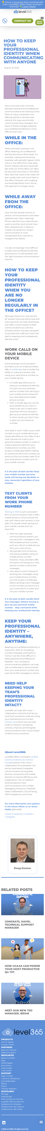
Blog (3, 1060)
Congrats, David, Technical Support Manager (19, 924)
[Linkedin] (3, 1122)
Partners (6, 1047)
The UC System (7, 1042)
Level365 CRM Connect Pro (12, 1102)
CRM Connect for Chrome (12, 1099)
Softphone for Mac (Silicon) (12, 1107)
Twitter (8, 814)
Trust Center (6, 1071)
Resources (7, 1055)
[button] (41, 1122)
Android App (6, 1097)
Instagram (10, 817)
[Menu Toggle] (42, 18)
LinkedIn (28, 814)
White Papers (7, 1063)
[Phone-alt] (4, 20)
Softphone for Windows (11, 1104)
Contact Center (7, 1045)
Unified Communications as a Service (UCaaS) (21, 760)
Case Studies (6, 1068)
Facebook (18, 814)
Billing (4, 1084)
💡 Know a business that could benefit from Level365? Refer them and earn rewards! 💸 (22, 4)
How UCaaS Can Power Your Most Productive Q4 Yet (22, 968)
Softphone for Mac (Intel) (11, 1109)
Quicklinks (7, 1091)
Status (4, 1086)
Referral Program (8, 1052)
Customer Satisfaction (10, 1078)
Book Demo (6, 1065)
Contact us (10, 722)
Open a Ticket (7, 1076)
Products (7, 1039)
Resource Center (8, 1058)
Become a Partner (9, 1050)
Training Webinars (8, 1089)
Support (6, 1073)
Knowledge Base (8, 1081)
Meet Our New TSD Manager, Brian (18, 1012)
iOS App (4, 1094)
